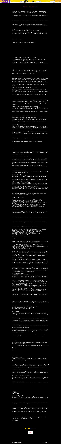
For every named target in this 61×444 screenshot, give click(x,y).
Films (29, 1)
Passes (33, 1)
